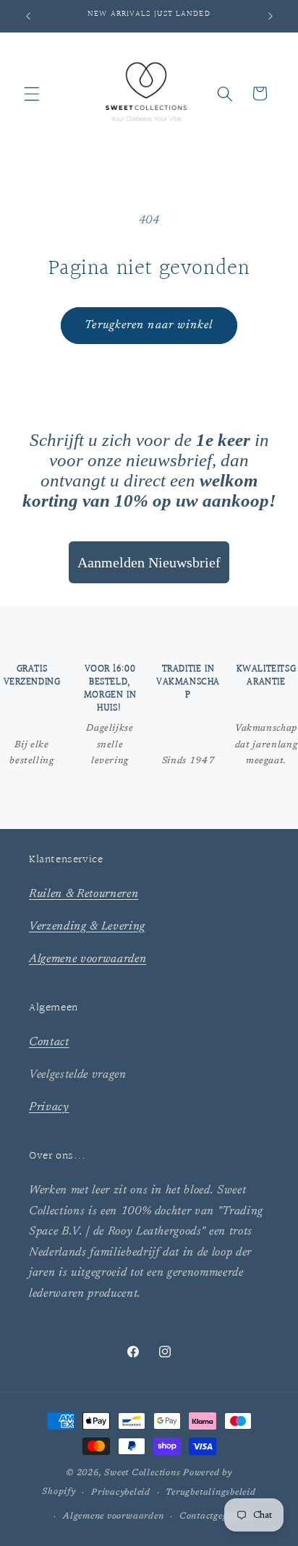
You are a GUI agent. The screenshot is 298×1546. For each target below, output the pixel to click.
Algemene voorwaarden (87, 959)
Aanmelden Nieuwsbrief (149, 562)
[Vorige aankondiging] (28, 16)
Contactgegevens (215, 1516)
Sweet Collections (142, 1473)
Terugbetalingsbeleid (210, 1492)
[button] (31, 93)
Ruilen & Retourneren (83, 894)
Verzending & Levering (87, 926)
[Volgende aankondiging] (270, 16)
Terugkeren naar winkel (149, 325)
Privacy (49, 1107)
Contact (49, 1042)
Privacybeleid (120, 1492)
